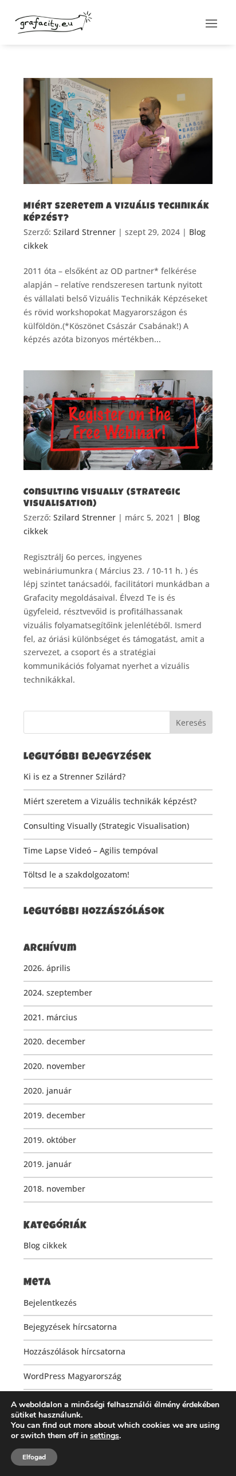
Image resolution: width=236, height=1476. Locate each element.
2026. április (46, 967)
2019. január (47, 1163)
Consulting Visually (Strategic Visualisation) (106, 825)
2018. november (54, 1188)
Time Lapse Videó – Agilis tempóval (90, 850)
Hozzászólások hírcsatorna (74, 1351)
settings (104, 1436)
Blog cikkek (45, 1245)
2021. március (50, 1017)
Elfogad (34, 1457)
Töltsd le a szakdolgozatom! (76, 874)
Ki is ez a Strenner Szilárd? (74, 776)
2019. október (49, 1139)
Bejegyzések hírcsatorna (70, 1326)
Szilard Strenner (84, 231)
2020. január (47, 1090)
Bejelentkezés (50, 1302)
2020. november (54, 1065)
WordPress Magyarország (72, 1376)
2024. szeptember (57, 992)
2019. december (54, 1115)
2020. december (54, 1041)
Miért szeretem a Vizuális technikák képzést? (109, 801)
